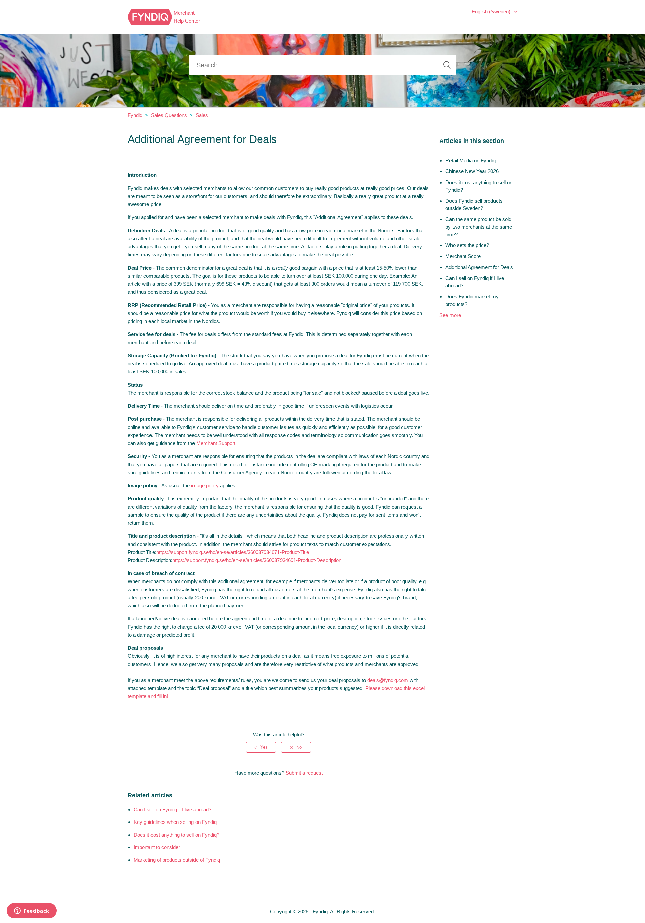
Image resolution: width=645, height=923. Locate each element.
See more (450, 315)
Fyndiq (135, 115)
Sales (202, 115)
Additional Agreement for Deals (479, 267)
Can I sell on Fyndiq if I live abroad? (172, 809)
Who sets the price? (467, 245)
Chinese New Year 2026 (472, 171)
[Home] (150, 16)
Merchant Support (215, 443)
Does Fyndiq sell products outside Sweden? (474, 204)
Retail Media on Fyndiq (470, 160)
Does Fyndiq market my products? (472, 300)
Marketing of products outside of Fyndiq (177, 860)
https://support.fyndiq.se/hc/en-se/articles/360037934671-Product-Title (232, 552)
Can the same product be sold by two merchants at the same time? (478, 226)
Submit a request (304, 773)
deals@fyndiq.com (387, 680)
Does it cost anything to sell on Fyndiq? (176, 835)
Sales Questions (169, 115)
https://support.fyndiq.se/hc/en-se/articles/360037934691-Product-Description (256, 560)
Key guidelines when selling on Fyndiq (175, 822)
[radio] (261, 747)
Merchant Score (463, 256)
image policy (205, 485)
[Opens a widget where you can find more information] (32, 911)
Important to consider (157, 847)
